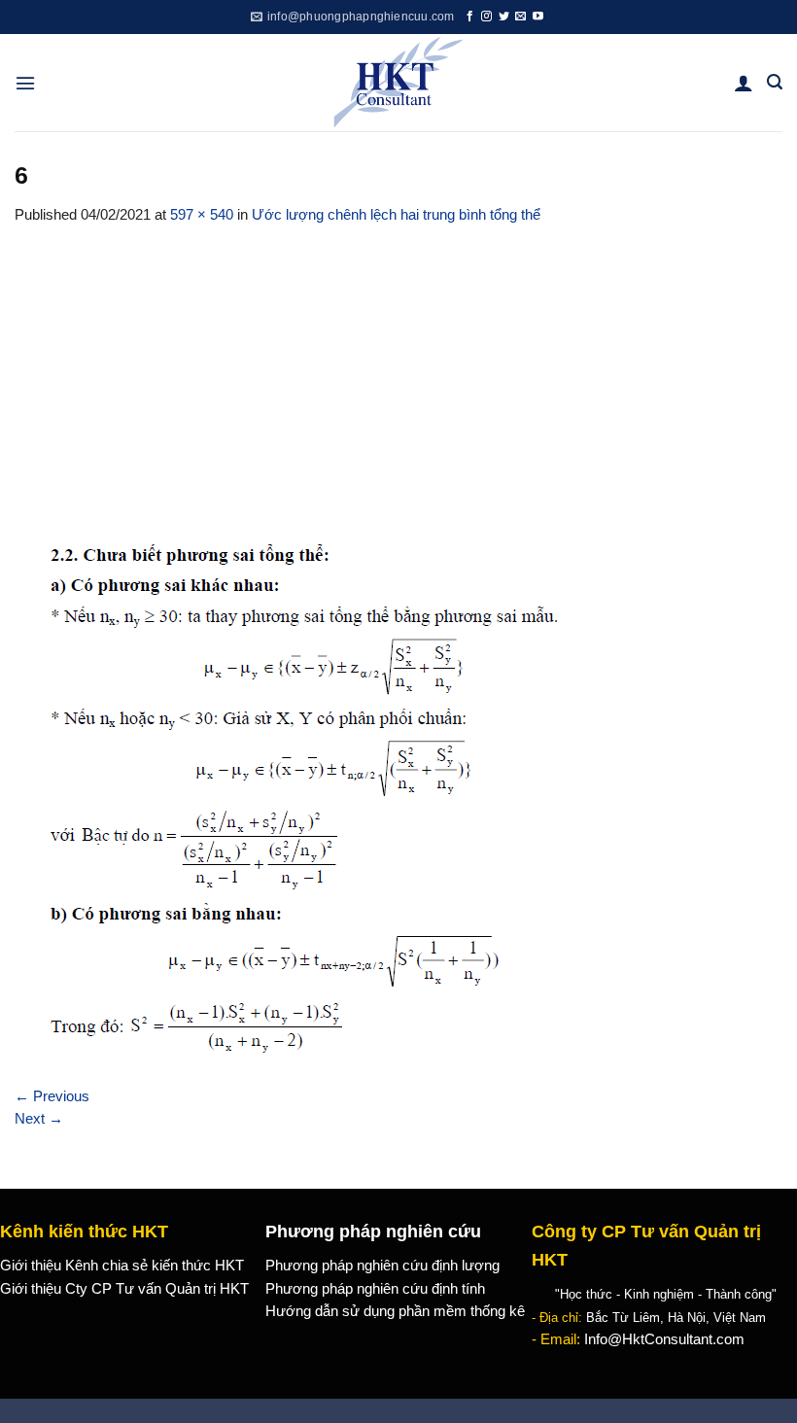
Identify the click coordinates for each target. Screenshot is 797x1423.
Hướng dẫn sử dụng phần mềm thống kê (395, 1311)
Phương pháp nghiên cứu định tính (375, 1289)
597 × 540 (201, 215)
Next (39, 1119)
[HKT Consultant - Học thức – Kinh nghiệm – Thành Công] (399, 82)
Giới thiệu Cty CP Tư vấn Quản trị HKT (124, 1289)
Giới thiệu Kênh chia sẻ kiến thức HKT (122, 1265)
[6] (305, 801)
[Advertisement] (398, 372)
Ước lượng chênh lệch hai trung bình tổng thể (396, 215)
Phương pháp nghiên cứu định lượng (382, 1265)
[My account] (743, 82)
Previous (52, 1096)
